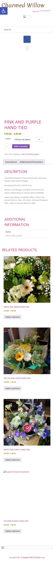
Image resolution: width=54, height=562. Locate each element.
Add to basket (21, 146)
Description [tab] (11, 162)
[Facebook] (27, 39)
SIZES (8, 138)
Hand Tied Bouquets (30, 154)
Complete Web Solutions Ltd (32, 557)
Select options (12, 317)
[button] (3, 11)
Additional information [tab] (31, 162)
